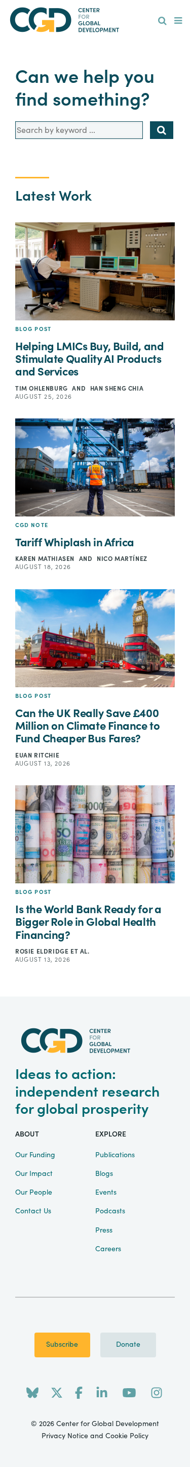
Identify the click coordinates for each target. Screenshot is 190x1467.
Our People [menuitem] (33, 1193)
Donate (128, 1345)
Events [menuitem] (106, 1193)
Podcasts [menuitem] (110, 1211)
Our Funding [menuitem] (35, 1155)
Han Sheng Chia (116, 388)
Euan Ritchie (37, 755)
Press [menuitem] (103, 1230)
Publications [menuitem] (115, 1155)
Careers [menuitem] (108, 1249)
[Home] (95, 20)
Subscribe (62, 1345)
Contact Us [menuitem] (33, 1211)
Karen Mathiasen (46, 558)
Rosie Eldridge (42, 951)
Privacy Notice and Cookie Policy (95, 1436)
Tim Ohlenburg (42, 388)
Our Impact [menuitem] (34, 1174)
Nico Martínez (122, 558)
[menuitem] (162, 21)
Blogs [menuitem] (104, 1174)
